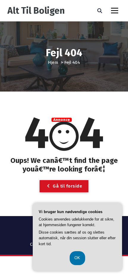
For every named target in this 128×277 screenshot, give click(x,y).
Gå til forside (66, 186)
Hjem (53, 62)
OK (77, 258)
